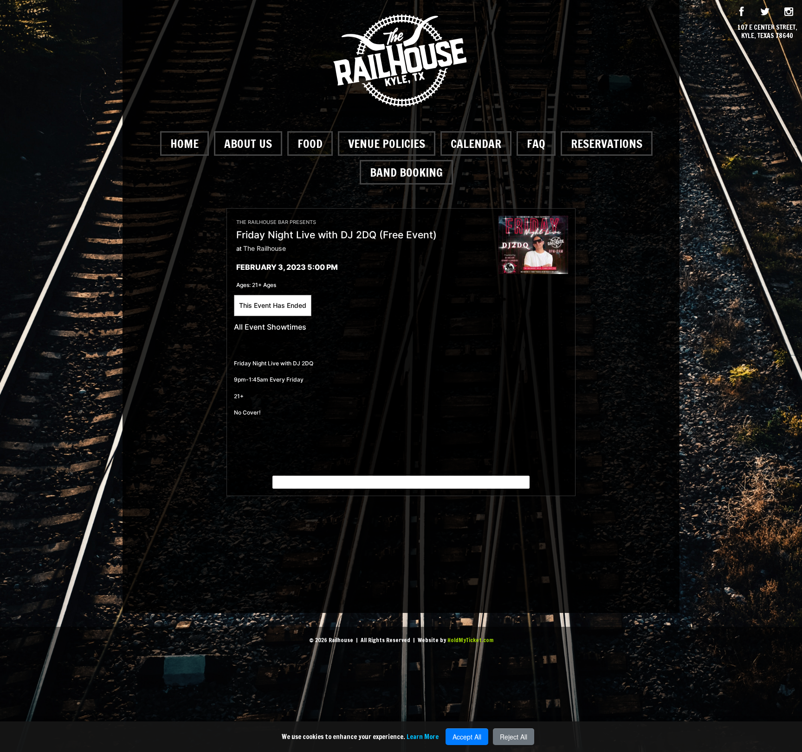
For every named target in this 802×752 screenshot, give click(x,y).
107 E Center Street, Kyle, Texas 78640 (767, 31)
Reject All (513, 736)
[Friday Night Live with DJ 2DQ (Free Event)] (533, 244)
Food (310, 143)
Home (184, 143)
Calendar (476, 143)
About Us (248, 143)
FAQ (536, 143)
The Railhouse (264, 248)
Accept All (467, 736)
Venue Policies (386, 143)
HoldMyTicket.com (470, 640)
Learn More (423, 736)
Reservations (606, 143)
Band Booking (406, 172)
